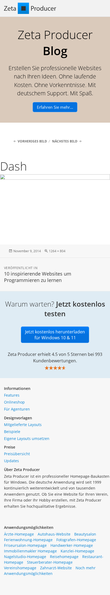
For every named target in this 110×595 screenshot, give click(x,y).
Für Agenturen (17, 409)
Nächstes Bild (64, 141)
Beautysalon (85, 534)
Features (11, 395)
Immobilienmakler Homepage (30, 550)
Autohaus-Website (54, 534)
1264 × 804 (57, 251)
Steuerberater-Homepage (50, 562)
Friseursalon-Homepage (25, 545)
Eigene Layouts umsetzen (26, 438)
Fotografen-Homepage (76, 539)
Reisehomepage (64, 556)
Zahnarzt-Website (56, 567)
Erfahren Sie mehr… (55, 107)
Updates (11, 460)
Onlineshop (14, 402)
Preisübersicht (17, 453)
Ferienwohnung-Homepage (28, 539)
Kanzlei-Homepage (77, 550)
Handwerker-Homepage (71, 545)
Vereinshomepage (20, 567)
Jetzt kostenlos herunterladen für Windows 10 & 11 (55, 335)
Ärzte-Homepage (19, 534)
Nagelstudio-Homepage (25, 556)
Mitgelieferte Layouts (23, 424)
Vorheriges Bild (32, 141)
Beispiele (12, 431)
